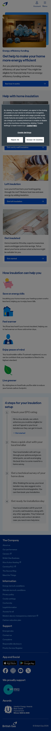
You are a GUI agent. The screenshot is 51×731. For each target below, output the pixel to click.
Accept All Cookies (34, 140)
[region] (25, 125)
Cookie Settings (24, 132)
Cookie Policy (32, 125)
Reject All (15, 140)
